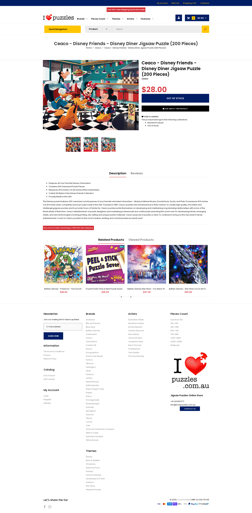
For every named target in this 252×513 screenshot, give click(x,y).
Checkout (205, 3)
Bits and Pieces (93, 323)
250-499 (174, 327)
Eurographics (92, 352)
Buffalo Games (93, 330)
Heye (88, 370)
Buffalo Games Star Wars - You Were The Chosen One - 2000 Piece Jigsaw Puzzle (166, 288)
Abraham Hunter (136, 323)
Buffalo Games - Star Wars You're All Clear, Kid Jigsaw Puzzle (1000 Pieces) (204, 288)
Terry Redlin (133, 352)
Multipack (175, 345)
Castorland (91, 334)
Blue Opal (90, 327)
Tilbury (89, 418)
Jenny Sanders (135, 338)
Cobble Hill (91, 345)
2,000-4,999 (176, 341)
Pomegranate (92, 400)
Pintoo (89, 396)
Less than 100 (176, 319)
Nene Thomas (134, 345)
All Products (49, 379)
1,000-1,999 (175, 338)
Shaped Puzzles (93, 489)
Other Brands (92, 440)
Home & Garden (93, 475)
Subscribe (53, 336)
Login (46, 395)
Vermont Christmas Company (100, 429)
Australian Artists (136, 319)
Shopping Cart (189, 3)
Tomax (89, 421)
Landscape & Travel (95, 478)
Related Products (111, 240)
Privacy (47, 355)
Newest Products (155, 122)
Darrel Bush (133, 334)
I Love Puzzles (183, 499)
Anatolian (90, 319)
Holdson (90, 374)
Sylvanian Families (94, 436)
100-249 (174, 323)
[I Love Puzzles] (58, 20)
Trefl (88, 425)
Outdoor (90, 482)
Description (117, 173)
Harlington (91, 367)
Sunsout (89, 414)
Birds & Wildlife (93, 460)
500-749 (174, 330)
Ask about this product (176, 108)
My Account (162, 3)
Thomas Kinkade (136, 356)
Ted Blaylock (134, 348)
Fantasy (89, 471)
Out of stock (153, 125)
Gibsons (90, 363)
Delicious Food (93, 467)
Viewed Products (141, 240)
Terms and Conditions (54, 351)
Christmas (91, 464)
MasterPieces (92, 381)
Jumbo (89, 378)
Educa (89, 348)
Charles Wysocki (136, 330)
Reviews (137, 173)
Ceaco (145, 78)
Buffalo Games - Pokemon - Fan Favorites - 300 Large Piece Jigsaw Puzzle (79, 288)
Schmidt (90, 407)
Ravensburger (92, 403)
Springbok (91, 410)
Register (47, 399)
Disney (89, 456)
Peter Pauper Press (95, 389)
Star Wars (90, 486)
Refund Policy (50, 358)
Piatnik (89, 392)
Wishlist (47, 403)
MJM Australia (92, 385)
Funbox (89, 359)
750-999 (174, 334)
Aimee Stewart (135, 327)
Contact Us (190, 409)
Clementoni (91, 341)
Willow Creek (92, 432)
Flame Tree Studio (94, 356)
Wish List (175, 3)
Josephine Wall (135, 341)
